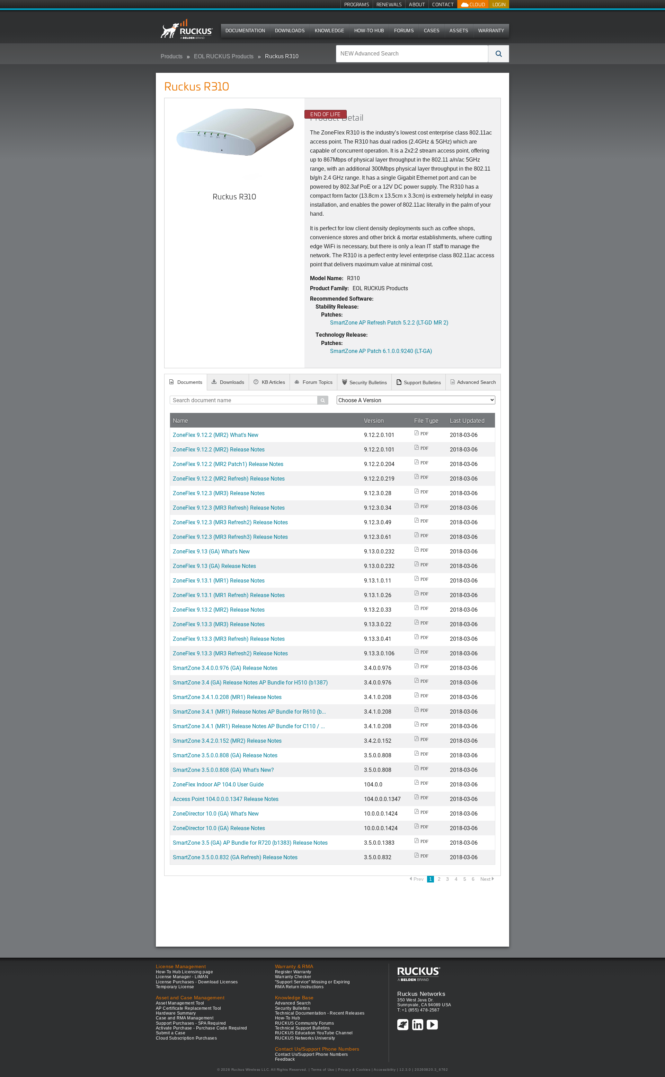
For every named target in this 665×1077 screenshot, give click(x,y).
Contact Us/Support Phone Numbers (311, 1054)
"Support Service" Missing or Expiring (312, 982)
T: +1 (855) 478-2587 (418, 1010)
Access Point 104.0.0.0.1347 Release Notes (225, 798)
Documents (189, 382)
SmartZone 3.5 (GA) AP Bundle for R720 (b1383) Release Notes (250, 842)
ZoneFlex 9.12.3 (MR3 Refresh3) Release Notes (230, 536)
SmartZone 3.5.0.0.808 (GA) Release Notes (225, 755)
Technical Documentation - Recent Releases (319, 1013)
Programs (356, 4)
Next (485, 879)
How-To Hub (369, 30)
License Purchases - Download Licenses (197, 982)
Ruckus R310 (282, 56)
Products (172, 56)
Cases (432, 30)
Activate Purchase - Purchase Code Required (201, 1028)
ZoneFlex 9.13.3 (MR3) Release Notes (219, 624)
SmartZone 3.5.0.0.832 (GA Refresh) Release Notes (235, 857)
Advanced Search (476, 382)
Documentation (245, 30)
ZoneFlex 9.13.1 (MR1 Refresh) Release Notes (229, 594)
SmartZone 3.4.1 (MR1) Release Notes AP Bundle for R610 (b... (249, 711)
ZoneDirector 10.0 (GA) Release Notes (219, 828)
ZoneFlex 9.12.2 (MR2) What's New (215, 434)
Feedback (285, 1059)
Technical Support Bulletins (302, 1028)
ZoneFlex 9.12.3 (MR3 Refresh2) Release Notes (230, 522)
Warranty (491, 30)
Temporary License (175, 986)
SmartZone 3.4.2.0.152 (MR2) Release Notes (227, 740)
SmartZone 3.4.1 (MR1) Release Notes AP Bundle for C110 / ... (249, 726)
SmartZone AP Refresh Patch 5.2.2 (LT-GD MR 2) (389, 322)
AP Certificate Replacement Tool (188, 1008)
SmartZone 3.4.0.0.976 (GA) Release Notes (225, 667)
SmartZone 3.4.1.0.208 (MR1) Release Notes (227, 696)
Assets (459, 30)
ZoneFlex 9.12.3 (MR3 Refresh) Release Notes (229, 507)
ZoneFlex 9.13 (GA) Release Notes (214, 565)
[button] (498, 53)
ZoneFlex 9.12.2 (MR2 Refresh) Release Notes (229, 478)
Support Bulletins (422, 382)
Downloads (290, 30)
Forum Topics (316, 382)
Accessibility (385, 1069)
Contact (442, 4)
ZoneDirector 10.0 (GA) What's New (216, 813)
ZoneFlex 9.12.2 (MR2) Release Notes (219, 449)
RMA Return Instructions (299, 986)
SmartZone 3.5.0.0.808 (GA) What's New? (223, 769)
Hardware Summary (176, 1013)
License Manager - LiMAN (182, 976)
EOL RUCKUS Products (224, 56)
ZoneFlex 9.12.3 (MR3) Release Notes (219, 493)
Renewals (389, 4)
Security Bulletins (368, 382)
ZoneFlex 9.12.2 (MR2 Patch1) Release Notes (228, 463)
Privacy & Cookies (354, 1069)
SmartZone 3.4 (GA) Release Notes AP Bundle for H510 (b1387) (250, 682)
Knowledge (330, 30)
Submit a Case (170, 1033)
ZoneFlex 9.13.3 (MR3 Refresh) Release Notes (229, 638)
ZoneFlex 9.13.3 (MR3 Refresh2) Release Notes (230, 653)
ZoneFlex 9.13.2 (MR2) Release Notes (219, 609)
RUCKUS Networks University (305, 1038)
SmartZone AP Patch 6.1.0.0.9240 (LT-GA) (381, 350)
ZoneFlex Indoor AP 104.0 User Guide (218, 784)
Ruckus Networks (421, 994)
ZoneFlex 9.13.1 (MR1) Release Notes (219, 580)
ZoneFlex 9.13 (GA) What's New (211, 551)
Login (499, 4)
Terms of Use (322, 1069)
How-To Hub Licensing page (184, 972)
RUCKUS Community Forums (304, 1023)
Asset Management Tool (180, 1003)
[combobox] (412, 53)
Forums (404, 30)
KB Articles (272, 382)
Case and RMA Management (184, 1018)
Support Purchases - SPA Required (191, 1023)
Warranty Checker (293, 976)
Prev (419, 879)
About (417, 4)
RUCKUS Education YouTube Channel (314, 1033)
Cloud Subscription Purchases (186, 1038)
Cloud (477, 4)
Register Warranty (293, 972)
